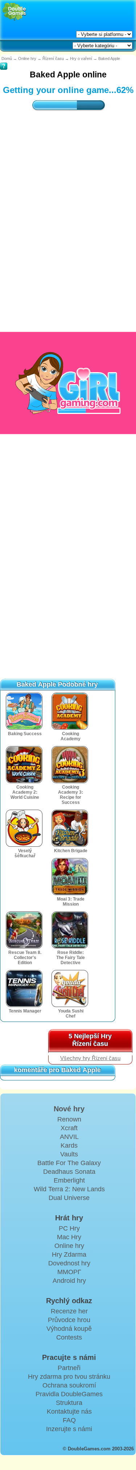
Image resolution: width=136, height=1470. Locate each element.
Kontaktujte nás (69, 1411)
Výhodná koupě (69, 1328)
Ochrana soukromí (69, 1385)
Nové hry (69, 1109)
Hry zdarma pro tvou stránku (69, 1376)
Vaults (69, 1154)
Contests (69, 1337)
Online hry (27, 58)
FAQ (69, 1420)
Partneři (69, 1368)
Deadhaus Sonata (69, 1171)
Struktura (69, 1402)
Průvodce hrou (69, 1320)
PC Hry (69, 1228)
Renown (69, 1119)
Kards (69, 1145)
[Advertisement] (68, 203)
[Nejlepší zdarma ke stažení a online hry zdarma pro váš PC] (14, 12)
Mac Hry (69, 1237)
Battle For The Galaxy (69, 1163)
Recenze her (69, 1311)
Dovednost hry (69, 1263)
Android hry (69, 1280)
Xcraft (69, 1128)
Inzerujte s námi (69, 1429)
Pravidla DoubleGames (69, 1394)
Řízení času (53, 58)
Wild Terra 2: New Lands (69, 1189)
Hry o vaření (81, 58)
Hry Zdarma (69, 1254)
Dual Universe (69, 1197)
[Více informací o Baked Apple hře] (3, 61)
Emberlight (69, 1180)
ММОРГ (69, 1272)
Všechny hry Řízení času (90, 1058)
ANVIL (69, 1136)
